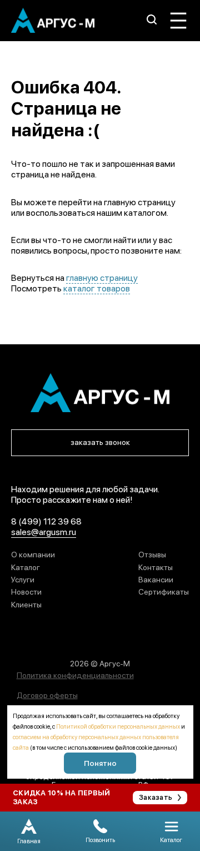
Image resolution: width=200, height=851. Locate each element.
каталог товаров (96, 288)
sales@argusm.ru (43, 532)
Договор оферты (47, 695)
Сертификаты (163, 591)
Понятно (100, 763)
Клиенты (26, 604)
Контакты (155, 567)
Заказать (155, 797)
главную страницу (102, 278)
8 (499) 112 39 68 (46, 521)
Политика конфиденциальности (75, 675)
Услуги (22, 579)
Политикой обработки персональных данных (118, 726)
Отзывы (152, 554)
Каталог (25, 567)
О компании (33, 554)
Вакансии (155, 579)
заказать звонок (100, 442)
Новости (26, 591)
